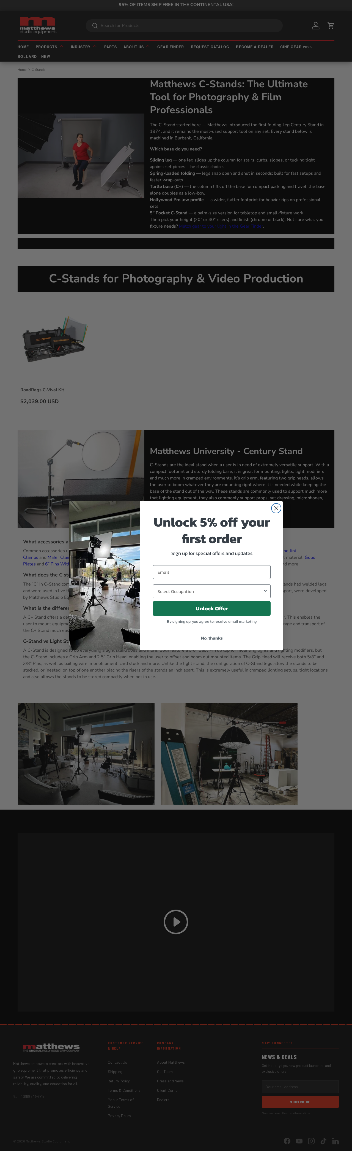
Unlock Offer (212, 608)
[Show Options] (265, 591)
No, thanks (212, 638)
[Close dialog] (276, 508)
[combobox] (210, 591)
